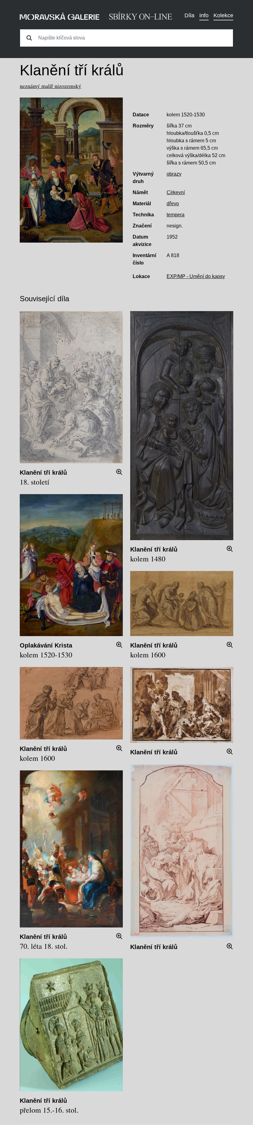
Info (204, 15)
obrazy (174, 174)
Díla (189, 15)
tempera (176, 214)
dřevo (173, 203)
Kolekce (223, 15)
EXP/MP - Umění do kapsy (196, 276)
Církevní (176, 192)
